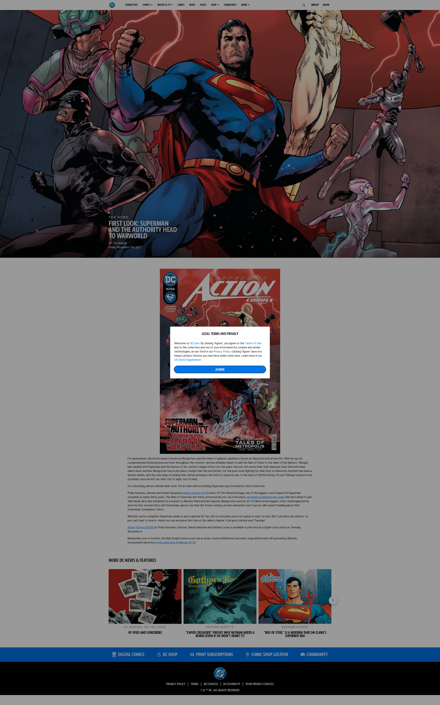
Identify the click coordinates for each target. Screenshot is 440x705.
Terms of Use (253, 343)
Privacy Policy (221, 351)
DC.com (194, 343)
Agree (220, 369)
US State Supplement (187, 359)
